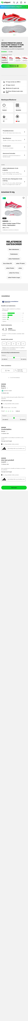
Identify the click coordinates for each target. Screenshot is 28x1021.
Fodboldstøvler (14, 254)
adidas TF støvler (20, 263)
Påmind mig (13, 66)
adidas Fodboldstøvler (14, 258)
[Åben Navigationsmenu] (25, 2)
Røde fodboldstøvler (14, 249)
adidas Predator (10, 268)
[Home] (5, 2)
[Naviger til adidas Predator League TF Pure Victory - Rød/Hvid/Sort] (11, 59)
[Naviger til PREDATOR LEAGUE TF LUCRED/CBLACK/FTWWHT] (25, 59)
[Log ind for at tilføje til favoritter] (23, 198)
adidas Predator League (14, 277)
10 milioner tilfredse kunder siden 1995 (14, 92)
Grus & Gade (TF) (7, 263)
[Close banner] (26, 7)
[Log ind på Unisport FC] (17, 2)
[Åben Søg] (14, 2)
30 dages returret (10, 85)
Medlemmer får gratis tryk (12, 88)
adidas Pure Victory (14, 272)
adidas (20, 268)
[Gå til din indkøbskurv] (21, 2)
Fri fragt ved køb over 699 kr (13, 81)
